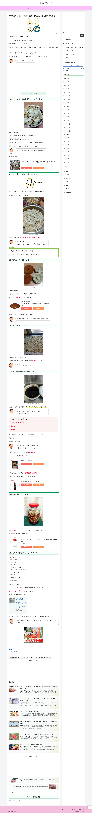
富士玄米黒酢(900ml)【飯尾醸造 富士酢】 (30, 481)
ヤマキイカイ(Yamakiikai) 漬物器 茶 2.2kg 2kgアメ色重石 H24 (35, 303)
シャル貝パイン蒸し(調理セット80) (73, 47)
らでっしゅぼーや (35, 657)
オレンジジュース (68, 51)
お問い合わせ (81, 809)
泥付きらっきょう (48, 657)
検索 (64, 32)
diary (16, 657)
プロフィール (64, 809)
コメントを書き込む (34, 797)
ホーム (59, 809)
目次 (32, 93)
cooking (11, 657)
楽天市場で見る (26, 168)
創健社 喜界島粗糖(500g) (26, 460)
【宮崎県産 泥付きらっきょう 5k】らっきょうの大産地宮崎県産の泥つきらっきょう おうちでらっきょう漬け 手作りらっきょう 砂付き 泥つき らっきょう (39, 163)
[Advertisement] (34, 78)
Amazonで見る (38, 168)
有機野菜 (41, 657)
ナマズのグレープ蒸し (69, 54)
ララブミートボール (69, 58)
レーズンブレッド (68, 44)
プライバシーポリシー (73, 809)
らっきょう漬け (27, 657)
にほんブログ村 (13, 651)
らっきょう (21, 657)
